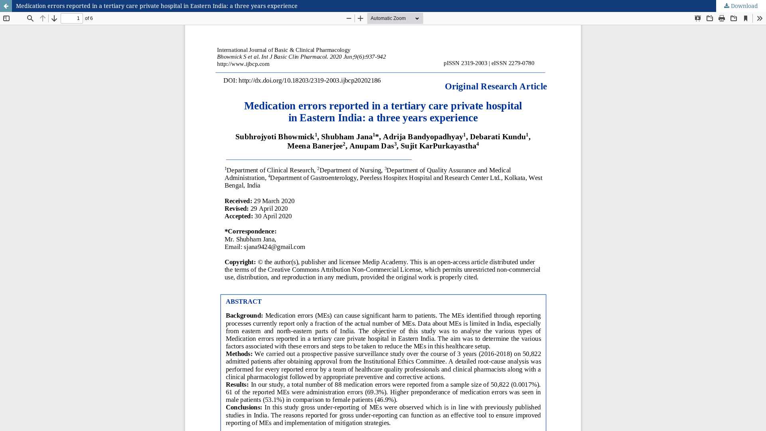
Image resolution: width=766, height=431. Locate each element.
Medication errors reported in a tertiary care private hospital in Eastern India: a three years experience (157, 6)
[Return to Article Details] (6, 6)
